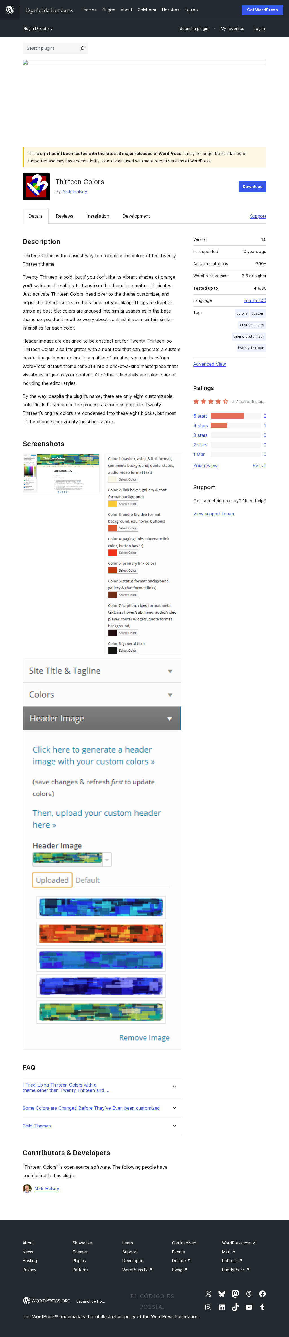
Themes (80, 1251)
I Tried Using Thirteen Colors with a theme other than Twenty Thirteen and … (66, 1087)
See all (259, 465)
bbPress (232, 1260)
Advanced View (209, 364)
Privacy (29, 1269)
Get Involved (184, 1242)
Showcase (82, 1242)
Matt (228, 1251)
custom (258, 313)
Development (136, 216)
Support (258, 216)
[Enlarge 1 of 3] (92, 461)
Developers (133, 1260)
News (28, 1251)
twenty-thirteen (251, 348)
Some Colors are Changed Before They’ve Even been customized (91, 1108)
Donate (181, 1260)
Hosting (30, 1260)
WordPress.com (239, 1242)
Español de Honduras (95, 1301)
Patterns (80, 1269)
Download (253, 186)
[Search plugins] (82, 48)
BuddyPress (235, 1269)
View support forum (213, 513)
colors (242, 313)
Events (178, 1251)
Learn (127, 1242)
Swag (179, 1269)
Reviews (64, 216)
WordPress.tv (137, 1269)
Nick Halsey (74, 191)
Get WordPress (262, 9)
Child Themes (37, 1126)
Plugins (79, 1260)
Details (36, 216)
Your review (205, 465)
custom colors (252, 325)
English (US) (255, 300)
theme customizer (249, 336)
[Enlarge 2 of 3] (173, 461)
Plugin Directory (37, 28)
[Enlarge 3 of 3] (173, 666)
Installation (98, 216)
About (28, 1242)
